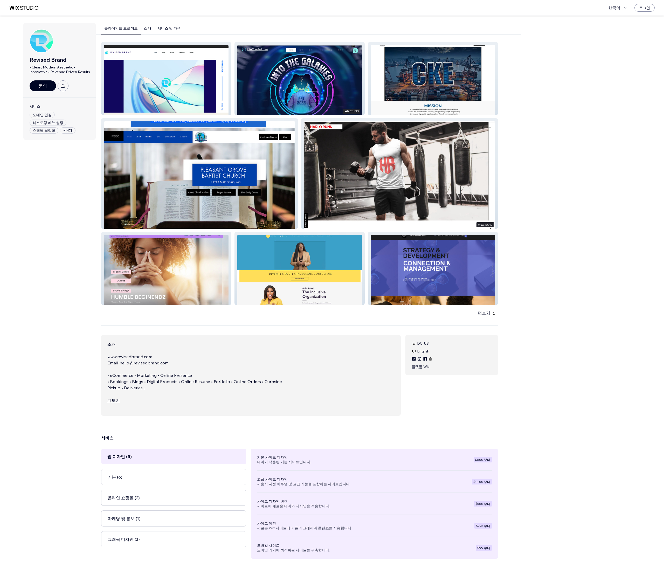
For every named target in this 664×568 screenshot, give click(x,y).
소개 (147, 28)
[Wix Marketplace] (23, 8)
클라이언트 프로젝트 (121, 28)
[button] (166, 78)
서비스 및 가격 (169, 28)
